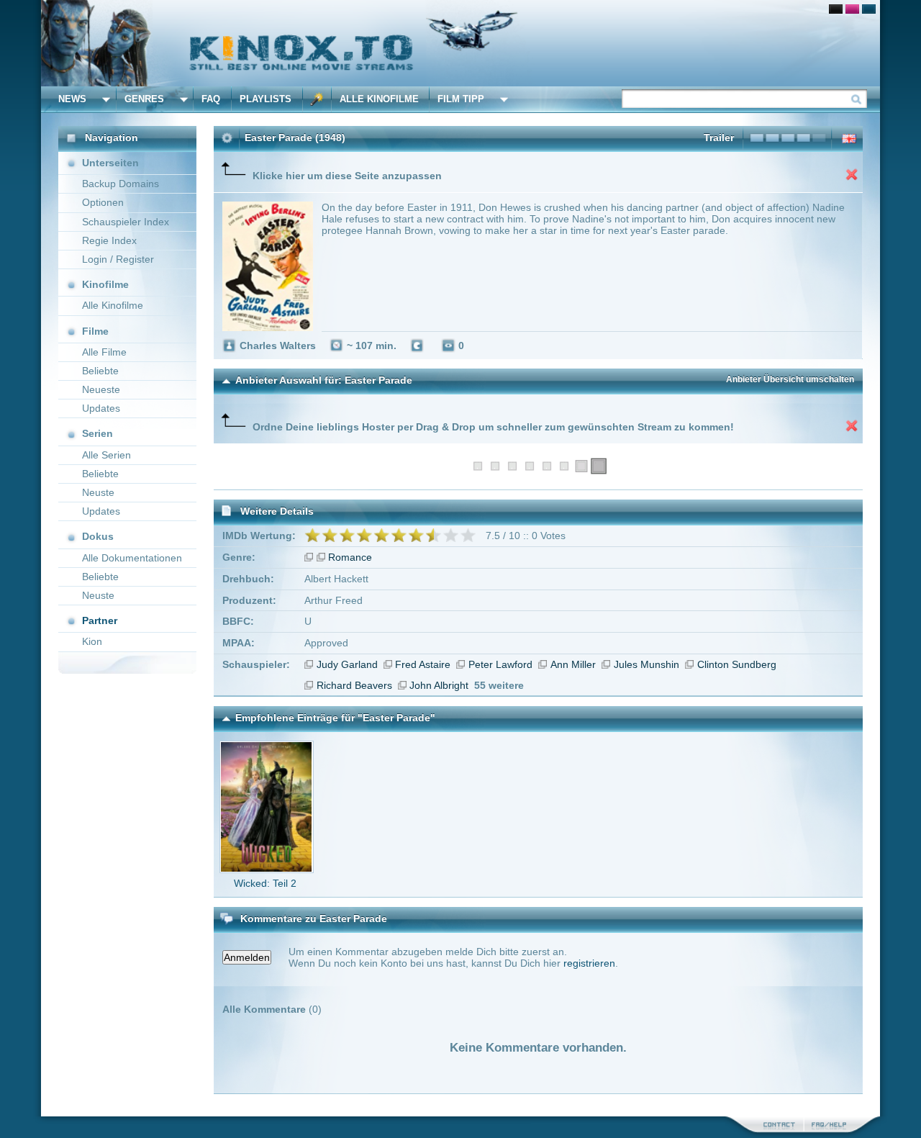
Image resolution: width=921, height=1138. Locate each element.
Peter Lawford (500, 664)
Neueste (101, 389)
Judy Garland (347, 664)
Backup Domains (120, 183)
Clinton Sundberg (736, 664)
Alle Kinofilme (379, 99)
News (72, 99)
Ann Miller (573, 664)
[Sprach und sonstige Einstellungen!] (317, 99)
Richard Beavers (354, 685)
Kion (92, 641)
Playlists (265, 99)
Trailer (719, 137)
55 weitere (499, 685)
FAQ (210, 99)
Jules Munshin (646, 664)
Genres (144, 99)
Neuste (98, 492)
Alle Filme (104, 352)
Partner (99, 620)
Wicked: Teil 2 (265, 883)
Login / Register (118, 259)
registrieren (589, 963)
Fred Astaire (422, 664)
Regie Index (109, 240)
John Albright (438, 685)
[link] (460, 43)
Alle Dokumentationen (132, 558)
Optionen (103, 202)
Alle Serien (106, 455)
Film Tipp (460, 99)
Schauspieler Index (125, 221)
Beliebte (100, 370)
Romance (350, 557)
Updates (101, 408)
